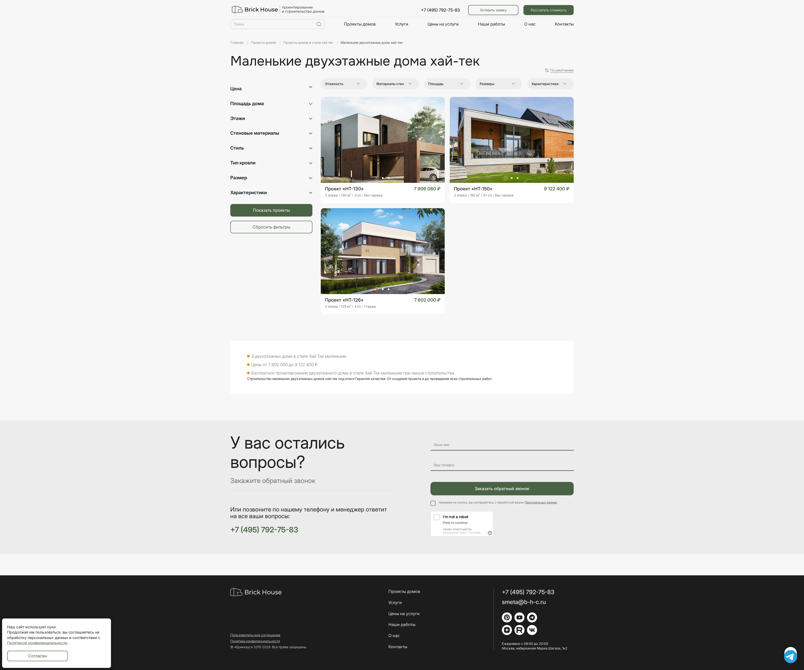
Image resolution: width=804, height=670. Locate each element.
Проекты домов (360, 24)
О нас (530, 24)
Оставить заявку (493, 10)
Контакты (564, 24)
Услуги (401, 24)
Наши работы (491, 24)
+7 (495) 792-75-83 (440, 10)
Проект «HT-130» (344, 188)
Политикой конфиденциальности (37, 643)
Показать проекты (271, 210)
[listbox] (562, 70)
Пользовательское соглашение (255, 635)
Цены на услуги (443, 24)
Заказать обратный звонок (502, 488)
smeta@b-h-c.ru (524, 602)
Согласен (37, 655)
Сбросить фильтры (271, 227)
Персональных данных (541, 502)
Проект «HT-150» (473, 188)
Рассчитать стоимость (549, 10)
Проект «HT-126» (344, 300)
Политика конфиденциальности (255, 641)
